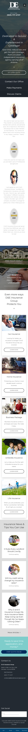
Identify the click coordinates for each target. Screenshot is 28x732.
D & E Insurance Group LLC (11, 714)
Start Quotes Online (14, 652)
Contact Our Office (14, 82)
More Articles (14, 632)
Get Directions (8, 672)
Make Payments (14, 88)
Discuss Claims (14, 94)
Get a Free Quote (14, 72)
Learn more (14, 349)
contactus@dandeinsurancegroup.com (15, 678)
